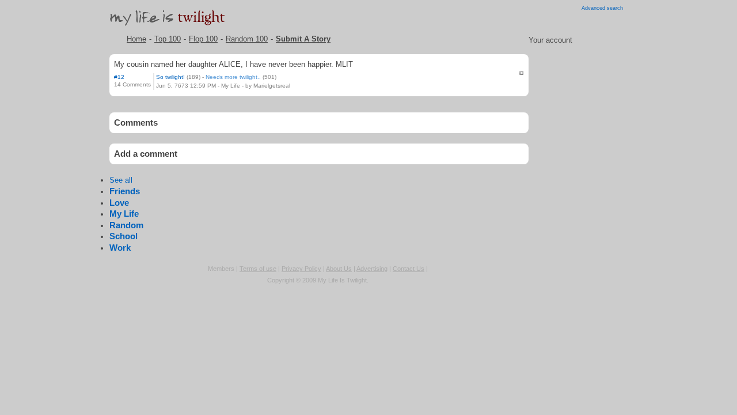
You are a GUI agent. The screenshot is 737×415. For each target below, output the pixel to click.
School (123, 236)
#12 (119, 77)
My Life (230, 85)
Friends (124, 191)
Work (120, 247)
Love (119, 202)
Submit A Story (303, 39)
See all (120, 180)
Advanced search (602, 8)
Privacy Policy (301, 268)
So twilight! (170, 77)
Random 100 (247, 39)
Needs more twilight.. (233, 77)
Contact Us (408, 268)
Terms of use (258, 268)
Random (126, 225)
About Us (339, 268)
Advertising (372, 268)
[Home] (170, 27)
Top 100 (167, 39)
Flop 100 (203, 39)
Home (136, 39)
